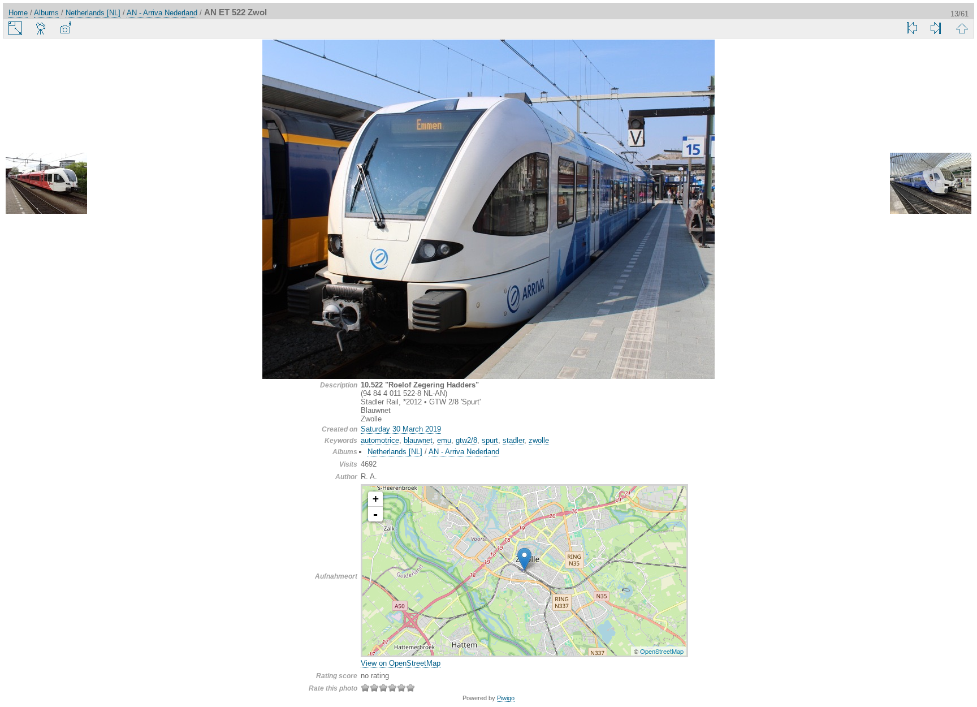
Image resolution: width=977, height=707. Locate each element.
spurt (490, 440)
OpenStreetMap (662, 651)
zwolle (539, 440)
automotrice (380, 440)
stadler (513, 440)
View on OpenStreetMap (400, 663)
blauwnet (418, 440)
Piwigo (506, 698)
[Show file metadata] (65, 28)
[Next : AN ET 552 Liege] (930, 184)
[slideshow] (41, 28)
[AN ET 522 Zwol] (524, 559)
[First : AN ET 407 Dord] (912, 28)
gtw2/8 (466, 440)
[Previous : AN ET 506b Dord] (46, 184)
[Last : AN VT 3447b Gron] (936, 28)
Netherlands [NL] (93, 12)
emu (444, 440)
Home (18, 12)
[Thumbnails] (962, 28)
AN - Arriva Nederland (162, 12)
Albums (46, 12)
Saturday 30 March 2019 (401, 429)
